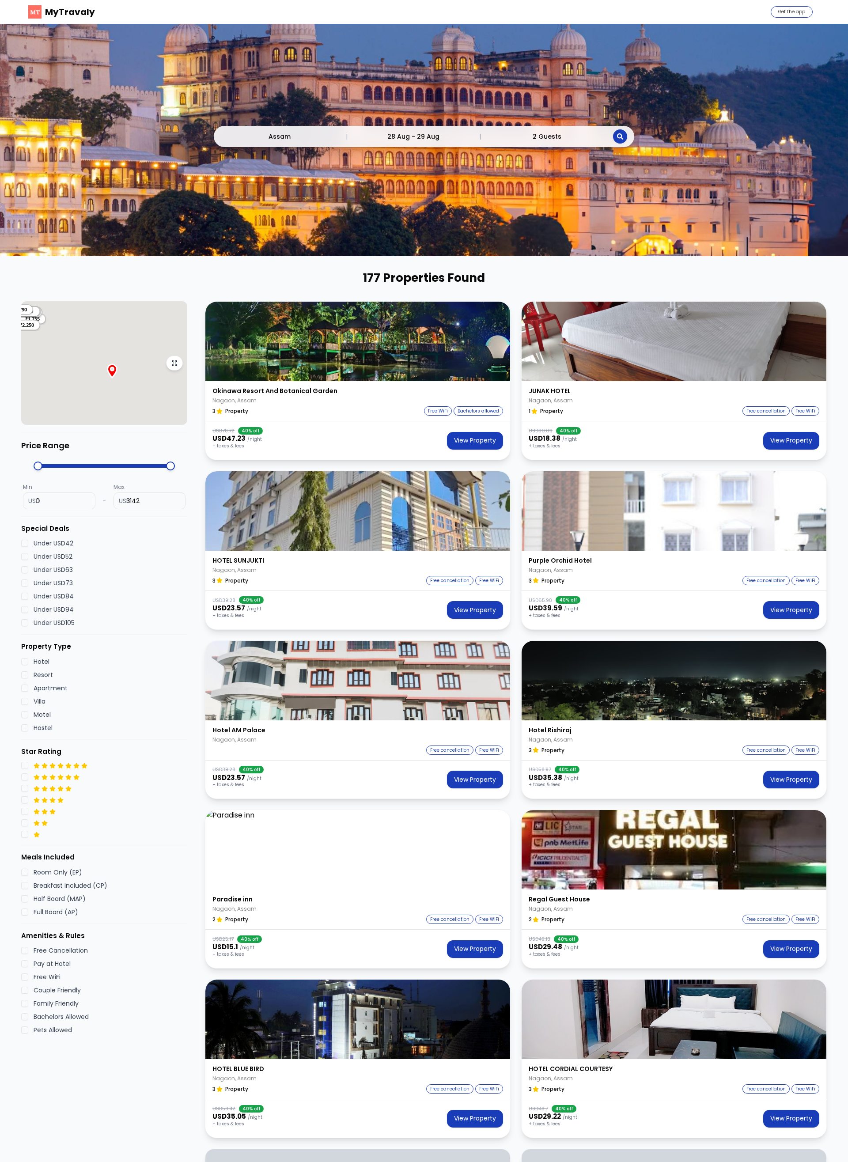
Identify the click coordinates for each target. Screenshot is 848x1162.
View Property (475, 440)
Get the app (791, 11)
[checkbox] (24, 543)
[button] (26, 325)
